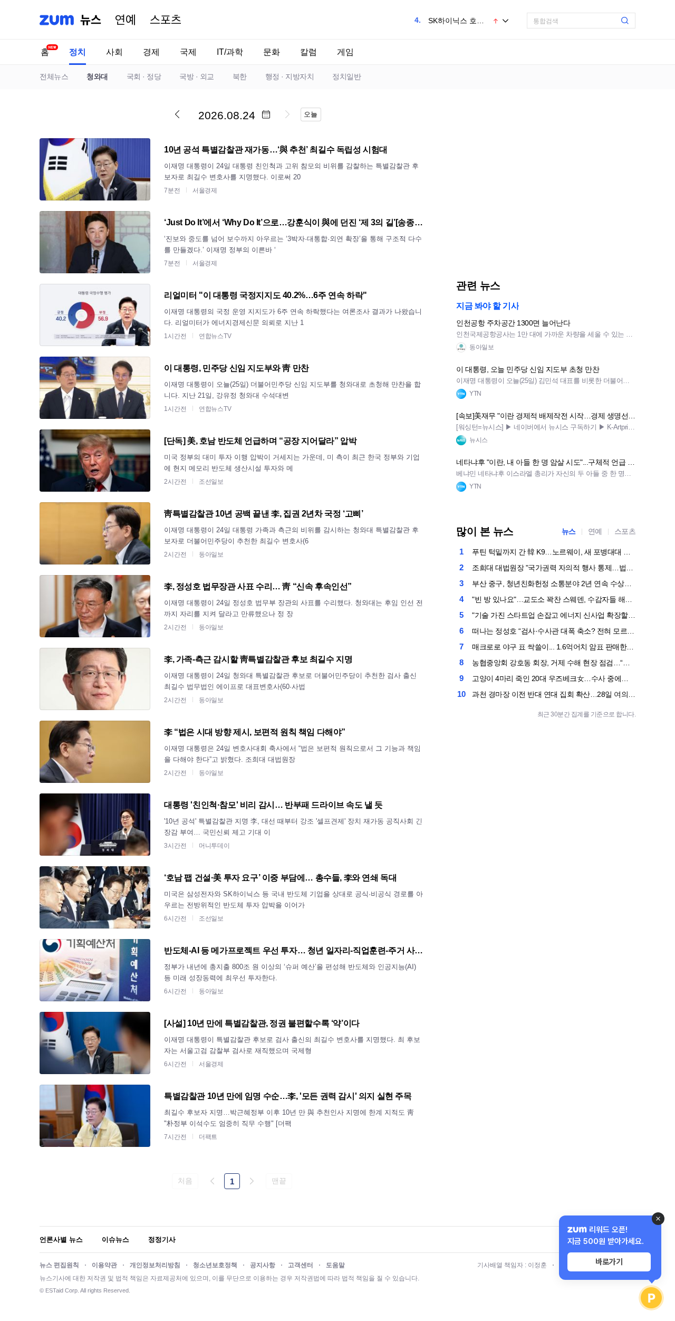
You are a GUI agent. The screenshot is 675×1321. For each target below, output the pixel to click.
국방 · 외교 (196, 76)
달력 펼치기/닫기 (266, 114)
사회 (114, 51)
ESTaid (54, 1290)
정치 (77, 51)
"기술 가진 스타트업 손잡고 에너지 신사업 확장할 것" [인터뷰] (553, 615)
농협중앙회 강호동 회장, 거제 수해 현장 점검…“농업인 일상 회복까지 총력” (553, 662)
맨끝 (279, 1180)
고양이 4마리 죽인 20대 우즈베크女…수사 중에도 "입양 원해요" (553, 678)
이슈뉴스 (115, 1239)
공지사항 (262, 1265)
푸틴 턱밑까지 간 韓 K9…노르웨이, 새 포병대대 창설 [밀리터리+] (553, 552)
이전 (177, 114)
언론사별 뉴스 (61, 1239)
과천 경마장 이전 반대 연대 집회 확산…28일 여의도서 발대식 (553, 694)
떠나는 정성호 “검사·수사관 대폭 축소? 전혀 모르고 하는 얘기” (553, 631)
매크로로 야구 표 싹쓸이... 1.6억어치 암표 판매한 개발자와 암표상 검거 (553, 647)
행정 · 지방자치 (289, 76)
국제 (188, 51)
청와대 (97, 76)
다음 (287, 114)
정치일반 (346, 76)
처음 (185, 1180)
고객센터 (300, 1265)
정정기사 (162, 1239)
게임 (345, 51)
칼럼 (308, 51)
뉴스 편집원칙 (59, 1265)
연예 (125, 20)
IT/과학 (230, 51)
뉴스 (90, 20)
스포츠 (165, 20)
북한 (240, 76)
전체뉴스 (54, 76)
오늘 (310, 114)
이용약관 (104, 1265)
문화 (271, 51)
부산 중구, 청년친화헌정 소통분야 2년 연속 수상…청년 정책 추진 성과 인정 (553, 583)
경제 (151, 51)
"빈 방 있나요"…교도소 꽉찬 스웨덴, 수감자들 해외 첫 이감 (553, 599)
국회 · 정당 (144, 76)
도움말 (335, 1265)
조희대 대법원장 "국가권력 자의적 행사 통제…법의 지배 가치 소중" (553, 567)
